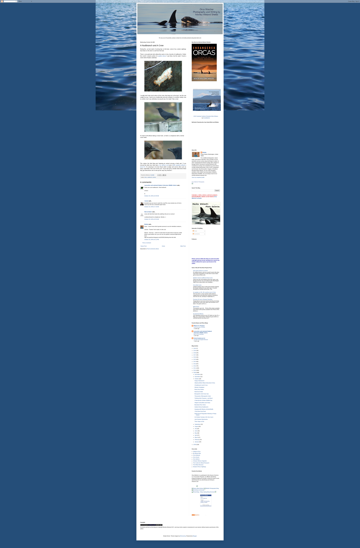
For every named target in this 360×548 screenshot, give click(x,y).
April (196, 435)
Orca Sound (196, 457)
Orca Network (196, 455)
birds (145, 177)
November (197, 376)
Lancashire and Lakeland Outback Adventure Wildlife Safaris (160, 185)
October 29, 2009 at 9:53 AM (151, 219)
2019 (194, 350)
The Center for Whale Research (201, 463)
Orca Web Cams (197, 285)
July (196, 428)
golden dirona (162, 56)
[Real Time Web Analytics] (195, 515)
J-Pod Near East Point (200, 411)
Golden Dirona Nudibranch (201, 407)
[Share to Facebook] (164, 175)
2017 (194, 355)
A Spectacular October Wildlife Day (203, 400)
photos (154, 177)
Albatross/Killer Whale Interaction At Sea (205, 383)
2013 (194, 363)
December (197, 374)
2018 (194, 352)
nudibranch (149, 177)
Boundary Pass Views (200, 404)
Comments (197, 234)
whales (205, 502)
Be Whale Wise (197, 453)
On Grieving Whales (198, 314)
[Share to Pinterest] (165, 175)
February (197, 439)
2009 (194, 372)
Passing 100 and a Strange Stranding (202, 299)
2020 (194, 348)
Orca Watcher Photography (198, 181)
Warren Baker (148, 211)
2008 (194, 444)
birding (202, 502)
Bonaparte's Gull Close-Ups (202, 394)
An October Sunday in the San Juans (204, 417)
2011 (194, 368)
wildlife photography (205, 501)
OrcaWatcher (206, 118)
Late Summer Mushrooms (201, 419)
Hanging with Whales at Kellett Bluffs (204, 409)
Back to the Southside (199, 334)
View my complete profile (198, 177)
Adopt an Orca (196, 451)
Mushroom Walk (199, 391)
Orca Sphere (196, 459)
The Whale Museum (198, 464)
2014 (194, 361)
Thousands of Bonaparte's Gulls (203, 396)
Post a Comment (146, 243)
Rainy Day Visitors (199, 389)
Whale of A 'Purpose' (199, 325)
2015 (194, 359)
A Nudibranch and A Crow (201, 385)
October (197, 378)
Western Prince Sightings (199, 466)
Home (163, 246)
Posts (195, 231)
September (198, 424)
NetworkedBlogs (204, 495)
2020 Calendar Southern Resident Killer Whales (206, 116)
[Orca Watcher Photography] (192, 183)
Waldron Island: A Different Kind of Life (203, 278)
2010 (194, 370)
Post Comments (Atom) (153, 248)
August (197, 426)
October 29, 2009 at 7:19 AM (151, 206)
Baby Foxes (196, 306)
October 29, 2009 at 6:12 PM (151, 239)
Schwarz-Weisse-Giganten (200, 461)
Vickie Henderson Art (199, 338)
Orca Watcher (204, 498)
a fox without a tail (163, 165)
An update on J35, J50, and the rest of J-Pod (204, 292)
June (196, 431)
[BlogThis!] (160, 175)
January (197, 442)
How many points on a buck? (200, 270)
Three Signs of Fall (199, 421)
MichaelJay (183, 536)
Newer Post (144, 246)
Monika (146, 224)
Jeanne (146, 201)
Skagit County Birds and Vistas (202, 402)
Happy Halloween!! (199, 380)
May (196, 433)
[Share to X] (162, 175)
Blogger (195, 536)
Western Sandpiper (199, 387)
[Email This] (158, 175)
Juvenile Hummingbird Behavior (201, 339)
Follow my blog (206, 504)
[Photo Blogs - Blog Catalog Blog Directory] (203, 492)
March (196, 437)
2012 (194, 366)
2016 (194, 357)
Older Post (183, 246)
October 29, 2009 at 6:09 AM (151, 196)
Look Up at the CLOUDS (199, 327)
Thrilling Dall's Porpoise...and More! (204, 398)
